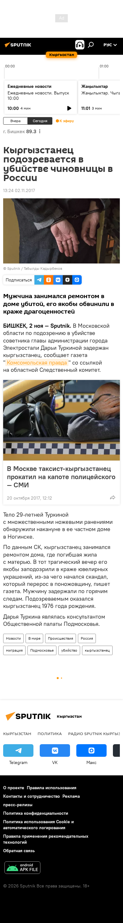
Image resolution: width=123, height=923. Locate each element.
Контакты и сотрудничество (31, 796)
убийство (69, 650)
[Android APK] (22, 868)
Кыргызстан (17, 733)
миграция (14, 650)
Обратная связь (19, 850)
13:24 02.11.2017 (19, 190)
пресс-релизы (17, 804)
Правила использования (51, 787)
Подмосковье (42, 650)
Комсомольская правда (37, 362)
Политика (50, 733)
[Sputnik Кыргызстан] (19, 47)
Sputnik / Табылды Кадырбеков (34, 268)
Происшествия (60, 638)
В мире (34, 638)
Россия (87, 638)
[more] (112, 497)
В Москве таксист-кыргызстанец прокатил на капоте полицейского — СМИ (61, 476)
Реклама (71, 796)
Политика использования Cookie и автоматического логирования (38, 824)
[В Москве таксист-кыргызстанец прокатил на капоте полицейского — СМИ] (61, 420)
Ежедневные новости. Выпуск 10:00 (38, 95)
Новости (13, 638)
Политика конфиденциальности (35, 813)
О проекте (13, 787)
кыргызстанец (97, 650)
